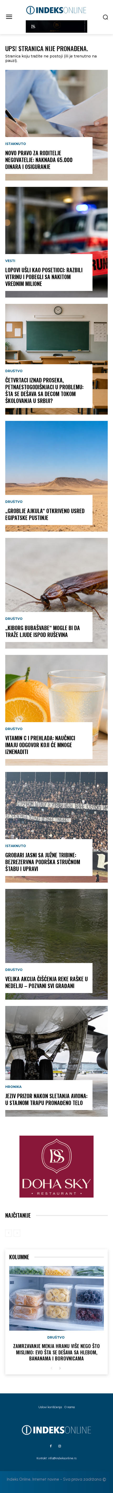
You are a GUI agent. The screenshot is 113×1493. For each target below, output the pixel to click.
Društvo (14, 371)
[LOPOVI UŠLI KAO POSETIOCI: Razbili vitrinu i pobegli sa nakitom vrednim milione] (56, 242)
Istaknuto (15, 143)
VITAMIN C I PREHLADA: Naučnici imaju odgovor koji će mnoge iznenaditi (40, 745)
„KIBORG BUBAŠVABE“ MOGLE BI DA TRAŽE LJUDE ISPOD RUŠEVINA (42, 631)
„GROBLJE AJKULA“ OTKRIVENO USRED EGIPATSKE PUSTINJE (45, 514)
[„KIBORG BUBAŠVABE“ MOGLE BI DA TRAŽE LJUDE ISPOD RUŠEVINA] (56, 593)
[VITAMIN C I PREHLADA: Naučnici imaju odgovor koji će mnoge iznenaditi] (56, 710)
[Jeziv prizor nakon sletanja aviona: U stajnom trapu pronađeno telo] (56, 1061)
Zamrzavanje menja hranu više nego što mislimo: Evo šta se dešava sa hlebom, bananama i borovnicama (56, 1352)
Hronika (13, 1086)
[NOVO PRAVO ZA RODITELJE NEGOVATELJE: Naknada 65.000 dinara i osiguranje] (56, 125)
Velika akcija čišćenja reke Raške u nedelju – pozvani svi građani (46, 982)
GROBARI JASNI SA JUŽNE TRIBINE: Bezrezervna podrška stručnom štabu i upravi (42, 862)
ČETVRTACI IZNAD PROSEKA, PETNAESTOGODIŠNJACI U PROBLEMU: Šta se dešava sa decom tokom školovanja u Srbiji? (44, 390)
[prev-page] (8, 1233)
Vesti (10, 260)
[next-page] (59, 1368)
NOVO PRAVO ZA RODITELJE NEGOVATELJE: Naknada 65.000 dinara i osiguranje (39, 160)
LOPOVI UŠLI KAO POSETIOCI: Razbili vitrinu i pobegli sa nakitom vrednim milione (44, 277)
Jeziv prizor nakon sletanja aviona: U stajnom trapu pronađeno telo (46, 1099)
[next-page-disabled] (17, 1233)
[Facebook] (51, 1446)
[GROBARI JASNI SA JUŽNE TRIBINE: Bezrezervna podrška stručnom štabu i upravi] (56, 827)
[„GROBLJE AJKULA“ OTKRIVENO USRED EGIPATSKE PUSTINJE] (56, 476)
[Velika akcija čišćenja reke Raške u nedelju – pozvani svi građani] (56, 944)
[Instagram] (59, 1446)
